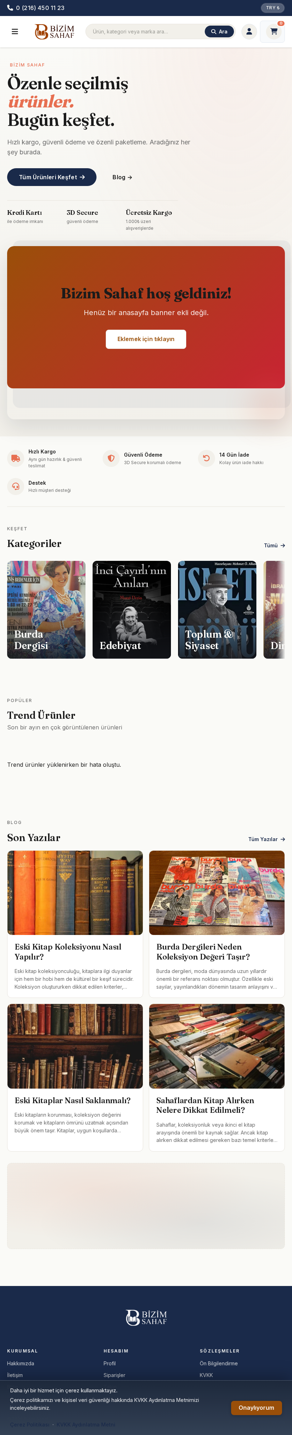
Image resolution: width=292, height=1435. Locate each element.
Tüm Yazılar (263, 839)
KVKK (206, 1375)
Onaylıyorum (256, 1407)
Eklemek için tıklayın (146, 338)
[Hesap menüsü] (249, 31)
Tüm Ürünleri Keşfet (48, 177)
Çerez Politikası (29, 1424)
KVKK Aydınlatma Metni (86, 1424)
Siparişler (114, 1375)
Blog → (122, 177)
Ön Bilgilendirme (219, 1363)
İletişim (15, 1375)
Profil (110, 1363)
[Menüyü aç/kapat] (15, 31)
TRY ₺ (273, 7)
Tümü (271, 545)
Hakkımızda (20, 1363)
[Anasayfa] (54, 31)
